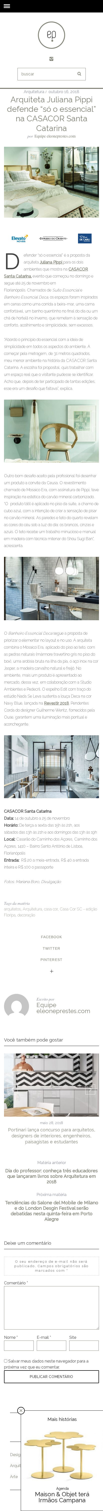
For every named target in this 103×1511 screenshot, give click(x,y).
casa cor (51, 909)
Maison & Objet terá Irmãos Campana (62, 1497)
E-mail (44, 1337)
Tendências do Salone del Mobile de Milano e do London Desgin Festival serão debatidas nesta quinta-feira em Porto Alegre (51, 1207)
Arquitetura (34, 91)
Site (72, 1337)
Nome (11, 1337)
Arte (14, 1476)
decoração (26, 915)
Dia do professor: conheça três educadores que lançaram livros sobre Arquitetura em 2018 (51, 1172)
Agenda (62, 1489)
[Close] (21, 1410)
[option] (51, 1099)
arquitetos (12, 909)
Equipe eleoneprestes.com (55, 136)
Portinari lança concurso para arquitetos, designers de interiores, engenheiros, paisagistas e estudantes (51, 1136)
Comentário (16, 1283)
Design (16, 1454)
